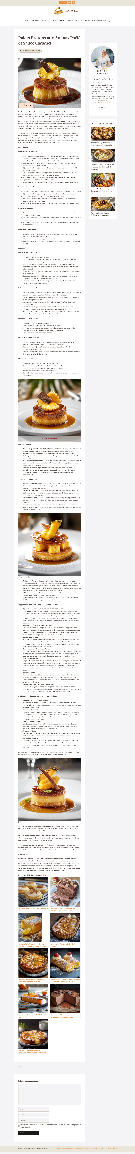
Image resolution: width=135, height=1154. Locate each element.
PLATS (44, 21)
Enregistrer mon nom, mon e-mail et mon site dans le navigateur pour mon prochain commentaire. (50, 1126)
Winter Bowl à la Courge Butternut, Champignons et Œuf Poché (101, 191)
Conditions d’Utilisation (82, 1148)
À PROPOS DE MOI (99, 21)
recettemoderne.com (102, 103)
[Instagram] (65, 2)
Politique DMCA (112, 1148)
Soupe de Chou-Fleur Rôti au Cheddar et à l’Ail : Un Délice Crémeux (102, 166)
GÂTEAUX (62, 21)
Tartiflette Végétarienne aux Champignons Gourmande (102, 143)
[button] (109, 21)
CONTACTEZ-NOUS (82, 21)
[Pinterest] (69, 2)
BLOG (70, 21)
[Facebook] (61, 2)
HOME (27, 21)
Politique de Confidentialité (65, 1148)
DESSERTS (52, 21)
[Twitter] (73, 2)
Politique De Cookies (98, 1148)
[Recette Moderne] (67, 11)
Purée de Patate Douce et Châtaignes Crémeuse (101, 214)
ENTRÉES (35, 21)
